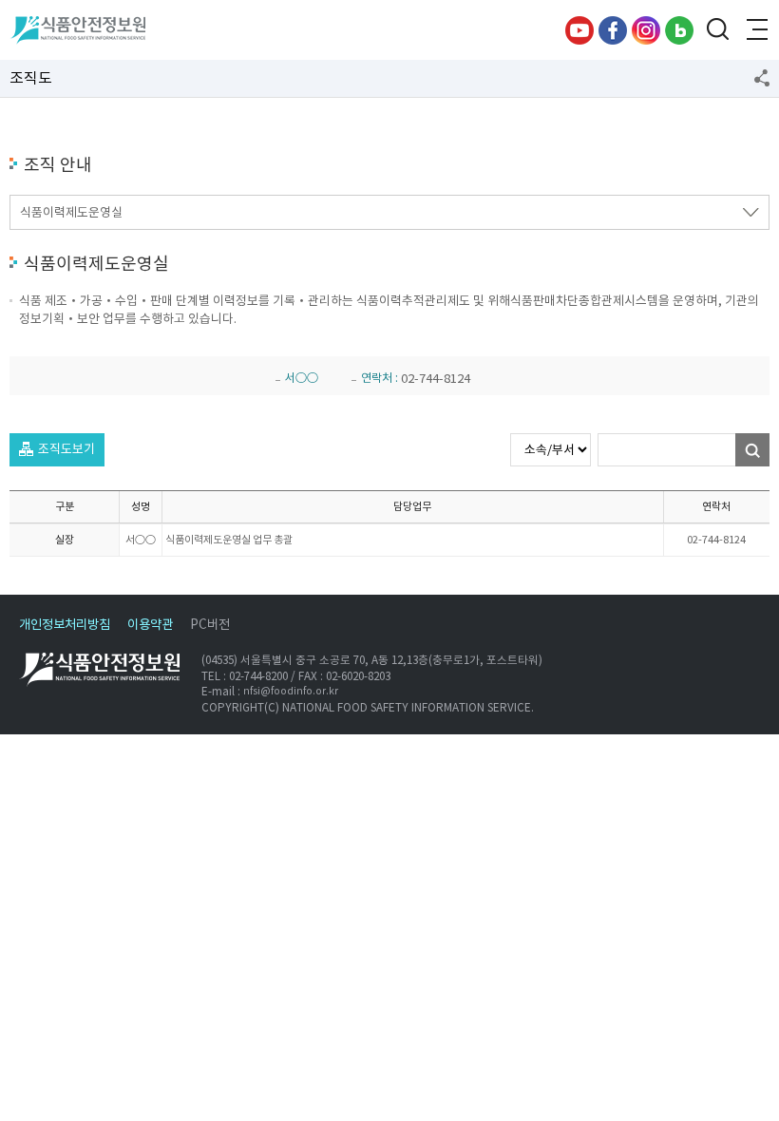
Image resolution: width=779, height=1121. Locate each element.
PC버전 (210, 625)
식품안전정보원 (77, 30)
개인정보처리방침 (64, 625)
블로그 (679, 30)
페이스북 (612, 30)
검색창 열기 (717, 30)
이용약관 (150, 625)
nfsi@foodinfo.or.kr (290, 691)
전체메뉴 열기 (755, 30)
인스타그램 (646, 30)
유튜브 (579, 30)
